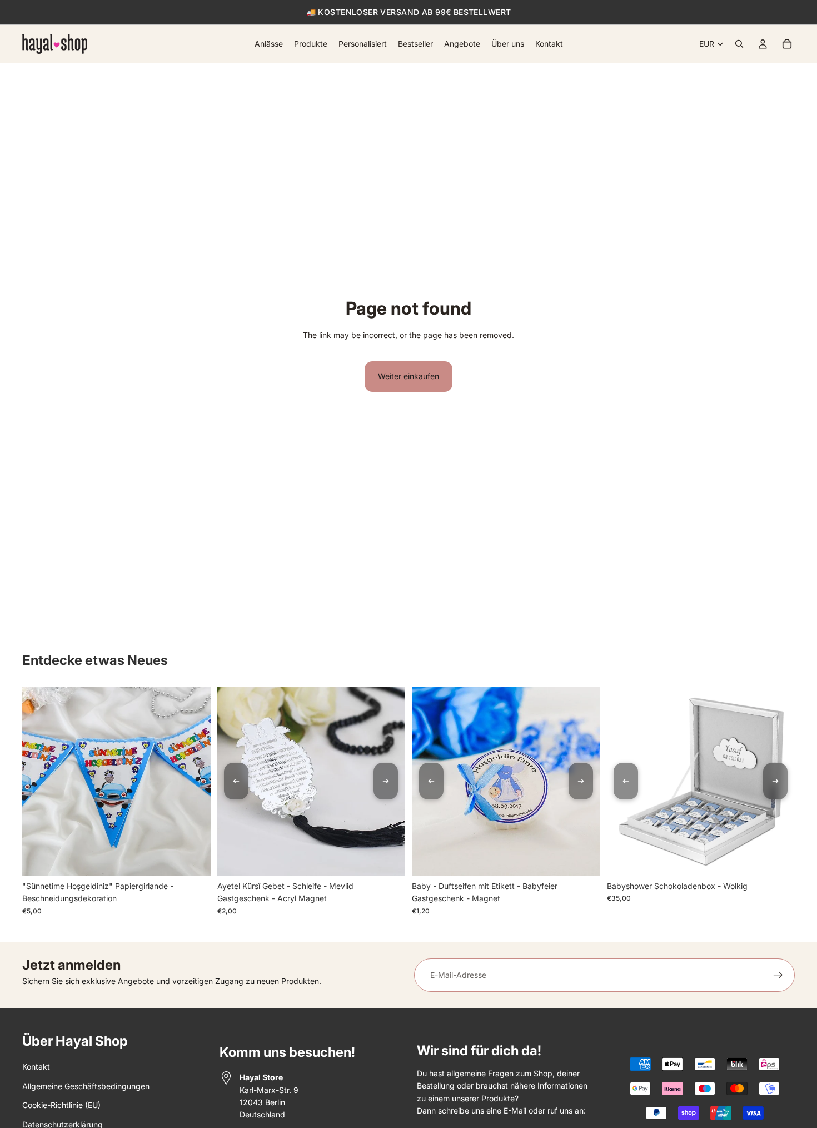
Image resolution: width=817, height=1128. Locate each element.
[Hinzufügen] (193, 858)
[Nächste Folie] (385, 781)
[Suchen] (739, 44)
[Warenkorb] (787, 44)
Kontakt (36, 1066)
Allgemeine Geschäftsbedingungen (86, 1086)
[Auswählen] (778, 858)
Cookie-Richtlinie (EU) (61, 1105)
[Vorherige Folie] (236, 781)
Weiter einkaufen (408, 376)
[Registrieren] (778, 975)
